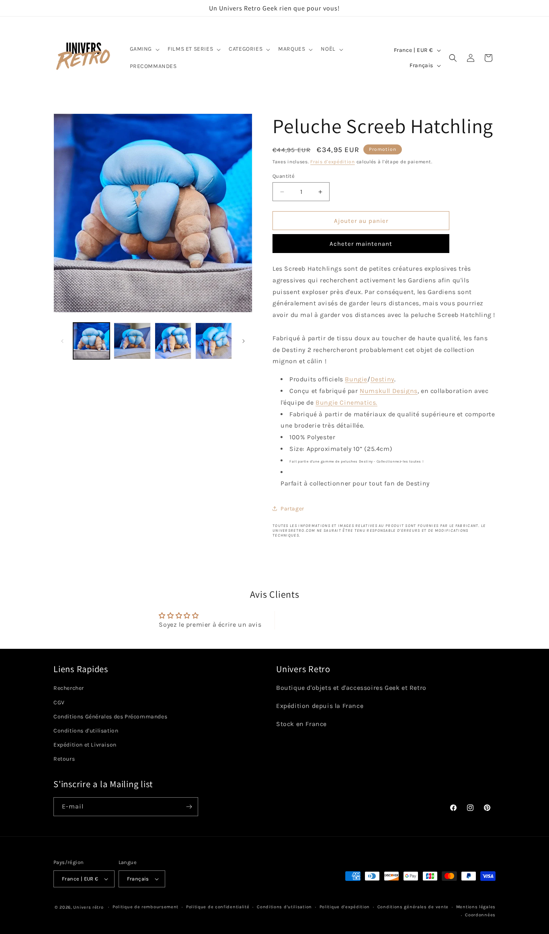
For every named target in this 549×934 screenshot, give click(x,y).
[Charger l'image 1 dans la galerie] (91, 341)
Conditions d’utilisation (284, 906)
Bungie (356, 379)
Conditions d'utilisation (85, 730)
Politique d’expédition (345, 906)
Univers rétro (89, 907)
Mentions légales (476, 906)
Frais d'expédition (332, 162)
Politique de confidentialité (218, 906)
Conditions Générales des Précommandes (110, 716)
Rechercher (68, 688)
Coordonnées (480, 915)
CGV (59, 702)
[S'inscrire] (189, 806)
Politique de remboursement (145, 906)
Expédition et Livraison (85, 744)
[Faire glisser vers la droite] (243, 341)
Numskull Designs (389, 391)
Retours (64, 758)
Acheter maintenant (361, 243)
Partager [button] (292, 508)
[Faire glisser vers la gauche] (62, 341)
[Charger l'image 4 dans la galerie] (213, 341)
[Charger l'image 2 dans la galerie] (132, 341)
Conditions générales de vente (413, 906)
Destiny (382, 379)
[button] (144, 49)
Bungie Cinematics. (346, 402)
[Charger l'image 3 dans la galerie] (173, 341)
